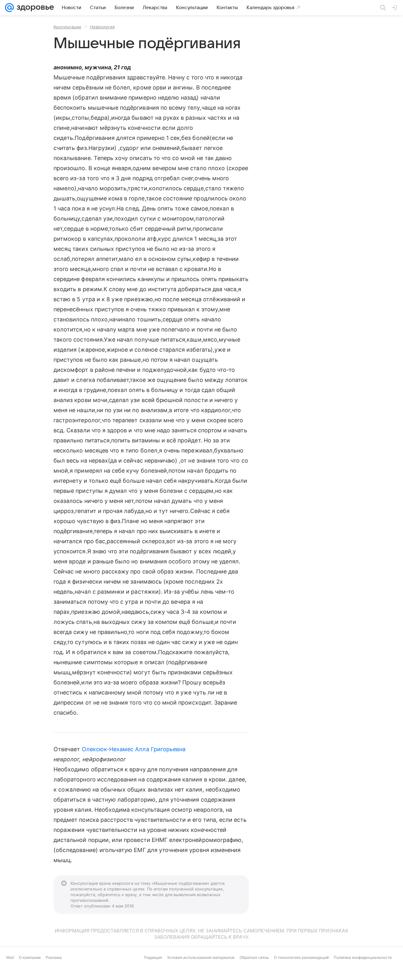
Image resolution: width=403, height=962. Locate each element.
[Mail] (9, 7)
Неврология (102, 26)
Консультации (67, 26)
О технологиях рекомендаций (301, 957)
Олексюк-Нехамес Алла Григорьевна (134, 749)
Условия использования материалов (201, 957)
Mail (10, 957)
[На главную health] (34, 7)
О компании (30, 957)
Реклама (54, 957)
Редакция (153, 957)
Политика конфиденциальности (363, 957)
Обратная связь (254, 957)
